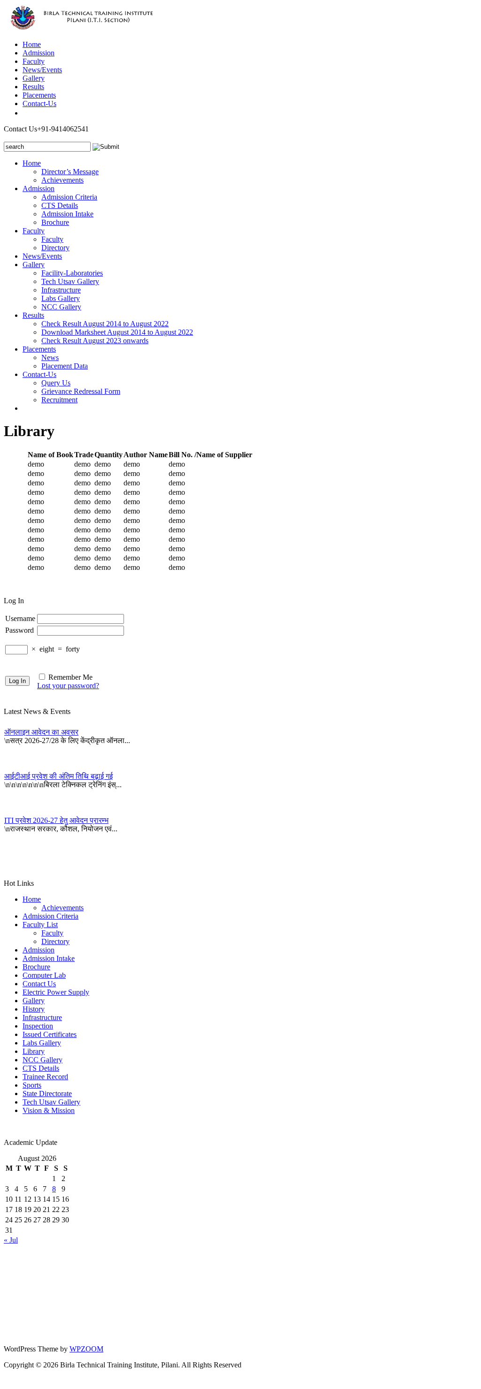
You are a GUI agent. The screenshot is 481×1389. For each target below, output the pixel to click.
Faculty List (40, 925)
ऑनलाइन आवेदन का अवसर (41, 732)
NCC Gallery (61, 307)
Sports (32, 1085)
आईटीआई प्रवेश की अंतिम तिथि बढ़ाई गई (58, 776)
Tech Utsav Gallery (70, 281)
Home (32, 44)
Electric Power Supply (56, 992)
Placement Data (64, 366)
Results (33, 87)
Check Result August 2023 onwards (94, 341)
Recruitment (59, 400)
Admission (38, 53)
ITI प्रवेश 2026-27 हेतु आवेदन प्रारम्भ (56, 820)
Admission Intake (67, 214)
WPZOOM (86, 1349)
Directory (55, 248)
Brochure (55, 222)
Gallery (34, 78)
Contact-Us (39, 103)
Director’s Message (70, 172)
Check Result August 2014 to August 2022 (105, 324)
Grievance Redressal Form (80, 391)
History (34, 1009)
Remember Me (70, 677)
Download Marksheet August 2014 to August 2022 (117, 332)
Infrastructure (61, 290)
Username (20, 618)
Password (19, 630)
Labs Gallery (60, 298)
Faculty (34, 61)
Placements (39, 95)
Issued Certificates (50, 1034)
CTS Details (59, 205)
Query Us (55, 383)
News (50, 357)
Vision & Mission (49, 1110)
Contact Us (39, 984)
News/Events (42, 70)
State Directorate (47, 1093)
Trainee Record (45, 1077)
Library (34, 1051)
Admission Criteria (69, 197)
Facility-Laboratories (72, 273)
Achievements (62, 180)
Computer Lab (44, 975)
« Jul (11, 1240)
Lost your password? (68, 686)
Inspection (38, 1026)
